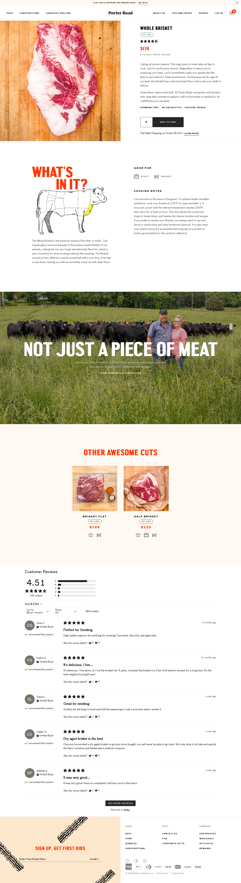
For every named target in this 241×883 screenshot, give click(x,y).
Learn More (191, 133)
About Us (159, 13)
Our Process (207, 834)
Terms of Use (162, 873)
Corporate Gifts (173, 843)
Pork (128, 839)
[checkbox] (93, 611)
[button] (149, 41)
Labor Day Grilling (58, 13)
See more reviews (120, 803)
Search (203, 13)
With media (92, 611)
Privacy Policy (178, 873)
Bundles (131, 843)
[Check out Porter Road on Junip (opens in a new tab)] (126, 809)
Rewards (205, 848)
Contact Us (169, 834)
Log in (219, 13)
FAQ (164, 839)
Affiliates (206, 843)
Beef (128, 834)
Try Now (142, 3)
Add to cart (168, 122)
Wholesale (206, 839)
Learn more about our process (120, 373)
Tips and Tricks (182, 13)
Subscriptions (135, 848)
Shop (10, 13)
